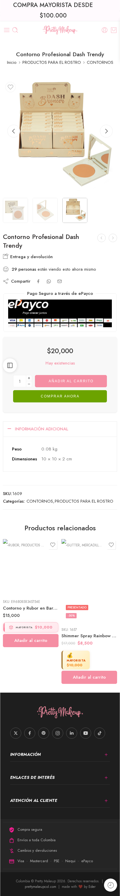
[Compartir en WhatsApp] (48, 281)
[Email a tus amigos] (59, 281)
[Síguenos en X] (15, 733)
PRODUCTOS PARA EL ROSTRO (51, 62)
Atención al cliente (33, 800)
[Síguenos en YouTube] (85, 733)
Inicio (12, 62)
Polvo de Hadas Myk (82, 608)
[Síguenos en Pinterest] (43, 733)
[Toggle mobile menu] (6, 30)
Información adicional (41, 429)
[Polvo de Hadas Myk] (89, 567)
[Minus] (29, 384)
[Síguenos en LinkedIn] (71, 733)
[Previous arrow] (13, 131)
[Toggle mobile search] (15, 30)
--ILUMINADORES (78, 545)
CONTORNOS (100, 62)
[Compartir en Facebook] (38, 281)
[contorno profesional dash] (60, 137)
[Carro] (113, 30)
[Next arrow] (106, 131)
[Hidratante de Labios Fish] (101, 238)
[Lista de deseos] (10, 87)
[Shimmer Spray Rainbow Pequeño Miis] (31, 581)
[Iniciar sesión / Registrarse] (104, 30)
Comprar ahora (60, 396)
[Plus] (29, 378)
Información (25, 754)
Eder (92, 886)
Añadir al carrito (71, 381)
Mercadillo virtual (40, 545)
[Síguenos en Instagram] (57, 733)
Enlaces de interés (32, 777)
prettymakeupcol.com (41, 886)
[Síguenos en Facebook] (29, 733)
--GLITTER (14, 545)
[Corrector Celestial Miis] (113, 238)
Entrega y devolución (31, 257)
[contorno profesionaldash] (15, 210)
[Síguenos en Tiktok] (99, 733)
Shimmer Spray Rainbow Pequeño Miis (31, 636)
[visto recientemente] (110, 885)
